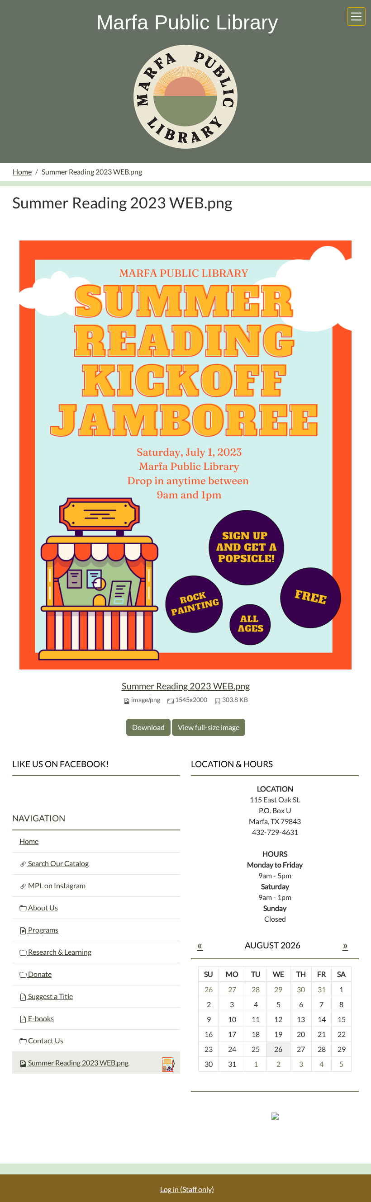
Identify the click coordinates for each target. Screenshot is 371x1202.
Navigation (38, 818)
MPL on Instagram (56, 885)
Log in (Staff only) (187, 1189)
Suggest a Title (50, 996)
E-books (40, 1018)
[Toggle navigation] (356, 16)
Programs (42, 929)
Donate (39, 974)
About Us (42, 907)
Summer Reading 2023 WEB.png (186, 685)
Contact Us (45, 1040)
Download (148, 727)
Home (22, 171)
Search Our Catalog (58, 863)
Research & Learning (59, 951)
